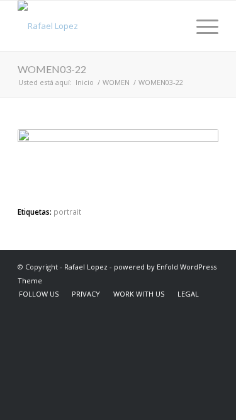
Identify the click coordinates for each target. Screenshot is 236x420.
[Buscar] (171, 26)
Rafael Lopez (86, 266)
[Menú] (201, 26)
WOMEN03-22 (52, 69)
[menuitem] (171, 26)
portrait (67, 212)
